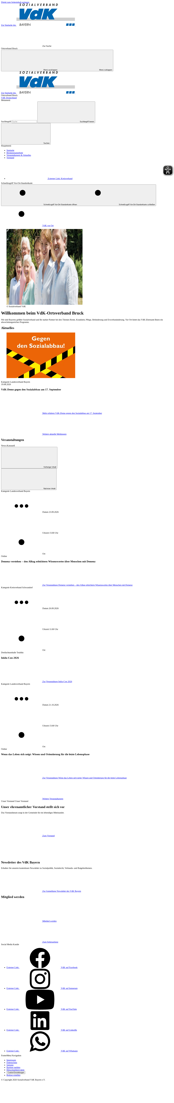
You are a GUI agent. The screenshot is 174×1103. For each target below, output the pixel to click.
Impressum (11, 1060)
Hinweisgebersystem (15, 1070)
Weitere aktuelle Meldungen (54, 434)
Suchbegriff (6, 121)
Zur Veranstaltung (87, 585)
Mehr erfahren (72, 413)
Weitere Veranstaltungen (52, 799)
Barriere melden (13, 1067)
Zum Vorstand (48, 836)
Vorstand (10, 158)
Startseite (10, 150)
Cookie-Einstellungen (16, 1073)
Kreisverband (60, 178)
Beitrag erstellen (13, 1075)
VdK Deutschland (9, 98)
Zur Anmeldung (61, 891)
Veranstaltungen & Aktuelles (19, 155)
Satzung (10, 1065)
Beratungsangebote (15, 153)
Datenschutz (12, 1062)
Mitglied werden (49, 921)
